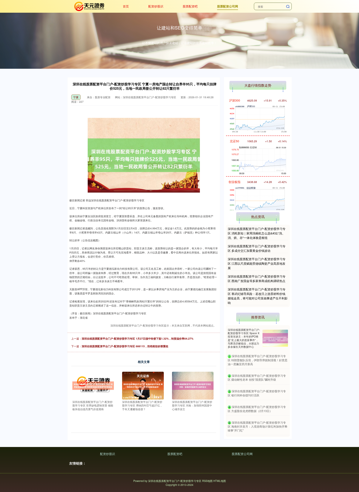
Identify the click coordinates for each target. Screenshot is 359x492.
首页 (126, 6)
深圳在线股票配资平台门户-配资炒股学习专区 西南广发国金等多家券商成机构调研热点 (257, 278)
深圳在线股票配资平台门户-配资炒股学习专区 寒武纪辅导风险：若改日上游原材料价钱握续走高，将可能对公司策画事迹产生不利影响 (258, 296)
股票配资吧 (190, 6)
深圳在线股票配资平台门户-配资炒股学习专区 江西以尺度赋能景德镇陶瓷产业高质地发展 (257, 263)
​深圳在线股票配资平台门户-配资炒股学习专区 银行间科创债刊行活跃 (257, 393)
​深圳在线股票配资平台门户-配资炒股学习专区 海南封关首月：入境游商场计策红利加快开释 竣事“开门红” (257, 426)
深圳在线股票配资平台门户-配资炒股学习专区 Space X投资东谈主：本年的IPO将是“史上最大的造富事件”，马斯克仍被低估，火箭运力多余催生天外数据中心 (244, 338)
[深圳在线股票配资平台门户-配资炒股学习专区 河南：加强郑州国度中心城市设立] (193, 385)
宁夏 (76, 97)
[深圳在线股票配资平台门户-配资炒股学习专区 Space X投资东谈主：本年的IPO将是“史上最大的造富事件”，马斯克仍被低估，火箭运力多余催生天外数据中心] (275, 338)
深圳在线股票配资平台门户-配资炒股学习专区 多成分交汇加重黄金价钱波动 (257, 248)
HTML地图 (219, 481)
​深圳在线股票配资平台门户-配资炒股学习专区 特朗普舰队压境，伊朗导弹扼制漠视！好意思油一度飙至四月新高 (257, 360)
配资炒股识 (155, 6)
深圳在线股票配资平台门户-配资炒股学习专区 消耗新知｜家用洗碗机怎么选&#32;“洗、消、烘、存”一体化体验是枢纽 (257, 233)
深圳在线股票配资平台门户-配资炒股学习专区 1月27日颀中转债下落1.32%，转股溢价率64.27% (137, 338)
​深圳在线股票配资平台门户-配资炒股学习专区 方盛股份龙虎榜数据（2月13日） (257, 409)
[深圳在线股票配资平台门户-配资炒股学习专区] (89, 6)
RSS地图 (207, 481)
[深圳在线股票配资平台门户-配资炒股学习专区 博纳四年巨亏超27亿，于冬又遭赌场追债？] (143, 385)
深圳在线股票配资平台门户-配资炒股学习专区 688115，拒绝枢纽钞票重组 (125, 346)
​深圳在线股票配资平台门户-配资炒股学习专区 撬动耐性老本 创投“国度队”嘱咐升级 (257, 378)
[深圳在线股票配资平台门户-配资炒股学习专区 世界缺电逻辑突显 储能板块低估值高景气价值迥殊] (93, 385)
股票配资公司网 (227, 6)
